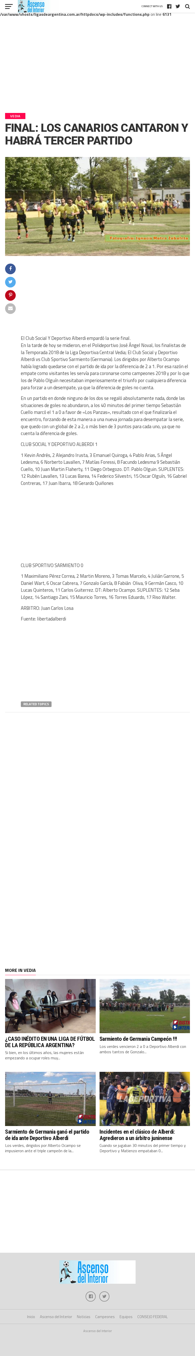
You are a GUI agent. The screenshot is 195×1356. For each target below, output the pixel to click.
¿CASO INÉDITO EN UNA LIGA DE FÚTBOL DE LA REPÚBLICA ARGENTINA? (50, 1041)
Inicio (31, 1317)
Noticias (83, 1317)
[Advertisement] (97, 68)
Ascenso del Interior (56, 1317)
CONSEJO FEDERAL (152, 1317)
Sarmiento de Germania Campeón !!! (138, 1038)
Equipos (126, 1317)
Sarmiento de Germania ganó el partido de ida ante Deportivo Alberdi (47, 1134)
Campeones (105, 1317)
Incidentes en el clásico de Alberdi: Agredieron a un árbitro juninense (137, 1134)
